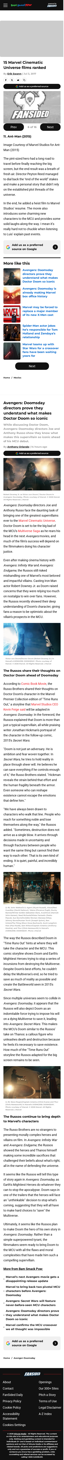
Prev (14, 127)
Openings (45, 1382)
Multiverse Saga (29, 531)
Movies (17, 377)
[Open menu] (5, 5)
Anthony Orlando (18, 446)
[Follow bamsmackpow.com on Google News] (55, 247)
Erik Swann (14, 73)
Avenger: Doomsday (24, 1358)
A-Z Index (45, 1414)
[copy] (24, 80)
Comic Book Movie (33, 683)
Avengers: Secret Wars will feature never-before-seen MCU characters (31, 1303)
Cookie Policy (12, 1407)
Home (6, 377)
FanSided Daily (13, 1395)
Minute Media (20, 1434)
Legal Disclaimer (50, 1407)
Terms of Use (48, 1401)
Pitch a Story (47, 1395)
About (7, 1382)
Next (50, 127)
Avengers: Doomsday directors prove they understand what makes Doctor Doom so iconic (32, 1315)
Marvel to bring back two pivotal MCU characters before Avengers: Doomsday (33, 1291)
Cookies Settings (14, 1425)
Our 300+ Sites (49, 1388)
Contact (8, 1388)
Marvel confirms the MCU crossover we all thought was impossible (31, 1327)
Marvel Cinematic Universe (37, 520)
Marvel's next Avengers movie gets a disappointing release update (32, 1279)
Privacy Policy (12, 1401)
